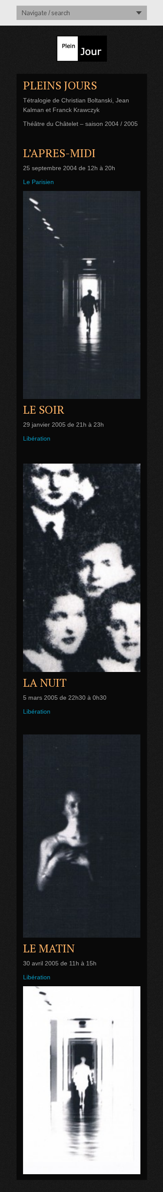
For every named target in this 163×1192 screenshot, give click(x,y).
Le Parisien (38, 181)
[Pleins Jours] (81, 295)
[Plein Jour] (82, 47)
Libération (36, 438)
